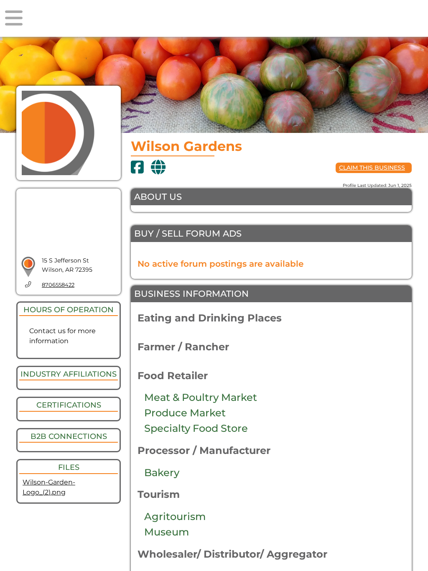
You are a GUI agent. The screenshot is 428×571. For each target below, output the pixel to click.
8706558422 (58, 285)
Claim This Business (372, 167)
